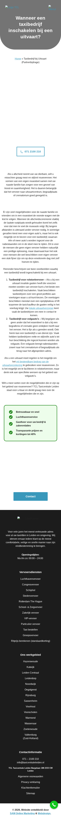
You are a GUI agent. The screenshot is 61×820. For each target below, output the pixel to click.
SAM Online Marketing (22, 813)
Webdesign (44, 813)
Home (18, 58)
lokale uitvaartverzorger (41, 308)
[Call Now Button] (54, 805)
